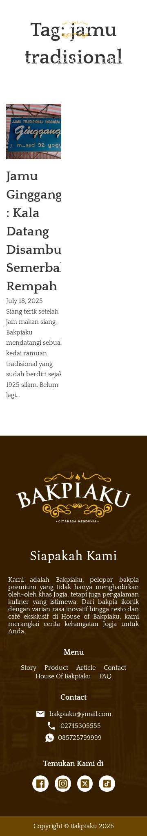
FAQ (105, 676)
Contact (115, 60)
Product (69, 60)
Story (27, 60)
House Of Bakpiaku (63, 676)
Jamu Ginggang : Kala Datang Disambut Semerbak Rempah (36, 231)
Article (86, 667)
